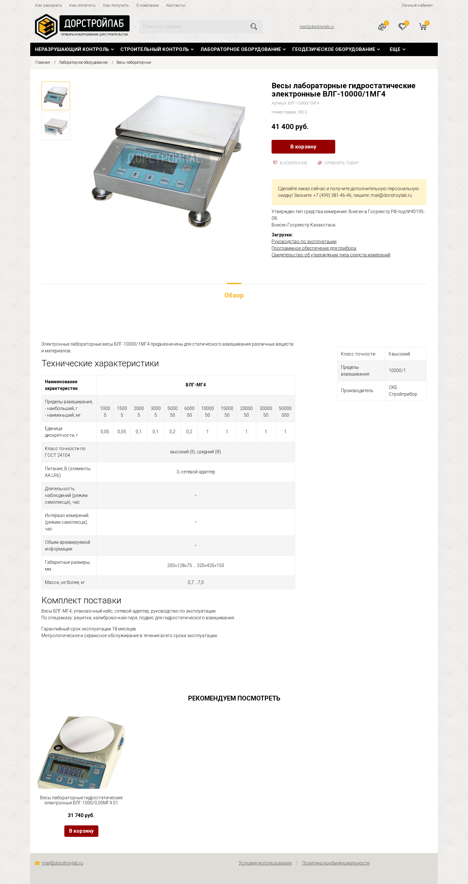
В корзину (303, 146)
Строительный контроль (154, 49)
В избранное (293, 163)
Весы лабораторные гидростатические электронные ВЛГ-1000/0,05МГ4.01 (81, 800)
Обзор (234, 295)
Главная (42, 62)
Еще (395, 49)
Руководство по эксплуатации (304, 241)
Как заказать (48, 5)
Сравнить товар (341, 163)
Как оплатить (82, 5)
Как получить (116, 5)
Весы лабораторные (134, 62)
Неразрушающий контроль (72, 49)
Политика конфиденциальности (336, 863)
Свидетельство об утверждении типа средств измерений (331, 254)
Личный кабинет (417, 5)
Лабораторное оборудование (240, 49)
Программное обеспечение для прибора (314, 248)
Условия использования (265, 863)
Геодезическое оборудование (333, 49)
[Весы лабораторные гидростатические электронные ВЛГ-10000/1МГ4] (167, 160)
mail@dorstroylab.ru (317, 27)
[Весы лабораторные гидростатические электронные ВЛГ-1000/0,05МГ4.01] (81, 760)
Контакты (175, 5)
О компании (147, 5)
